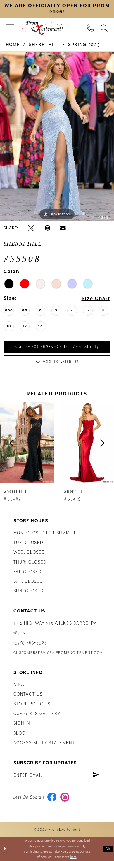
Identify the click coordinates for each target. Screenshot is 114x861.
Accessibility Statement (44, 742)
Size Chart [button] (96, 298)
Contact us (28, 694)
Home (13, 44)
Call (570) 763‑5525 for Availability (57, 346)
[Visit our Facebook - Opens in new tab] (52, 797)
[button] (10, 28)
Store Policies (32, 704)
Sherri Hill (44, 44)
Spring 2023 (84, 44)
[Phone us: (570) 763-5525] (90, 27)
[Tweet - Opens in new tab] (31, 228)
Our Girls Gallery (37, 713)
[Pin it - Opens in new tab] (47, 228)
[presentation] (69, 442)
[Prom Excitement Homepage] (42, 28)
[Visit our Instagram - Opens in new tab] (65, 797)
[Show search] (104, 27)
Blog (19, 733)
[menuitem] (10, 28)
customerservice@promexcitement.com (58, 652)
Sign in (21, 723)
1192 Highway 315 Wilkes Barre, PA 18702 (55, 628)
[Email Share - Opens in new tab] (63, 228)
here (73, 857)
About (21, 684)
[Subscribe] (96, 775)
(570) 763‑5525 (30, 642)
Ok (108, 849)
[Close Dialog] (5, 849)
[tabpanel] (57, 136)
